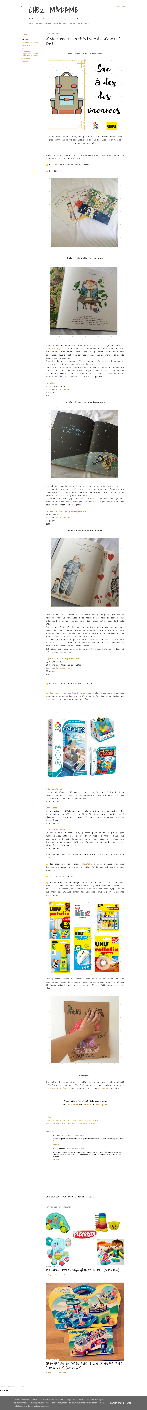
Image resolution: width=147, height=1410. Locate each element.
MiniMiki (87, 864)
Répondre (56, 1144)
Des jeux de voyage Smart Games (67, 693)
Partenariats (83, 23)
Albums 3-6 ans (27, 45)
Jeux (31, 23)
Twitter (87, 1105)
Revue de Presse (60, 23)
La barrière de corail (58, 830)
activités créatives (29, 43)
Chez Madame (53, 10)
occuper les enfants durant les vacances (29, 55)
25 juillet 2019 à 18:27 (75, 1149)
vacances (24, 61)
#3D (67, 814)
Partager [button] (24, 34)
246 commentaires (60, 1373)
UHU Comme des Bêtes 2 (58, 1088)
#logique (54, 814)
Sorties (47, 23)
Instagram (101, 1105)
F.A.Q (72, 23)
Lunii (55, 165)
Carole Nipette (59, 1149)
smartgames (25, 58)
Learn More (117, 1403)
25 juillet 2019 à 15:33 (75, 1135)
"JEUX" (49, 858)
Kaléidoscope (26, 51)
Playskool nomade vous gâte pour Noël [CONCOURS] (82, 1270)
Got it (130, 1403)
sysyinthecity (59, 1135)
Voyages (38, 23)
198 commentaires (60, 1275)
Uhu (91, 886)
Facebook (105, 1088)
